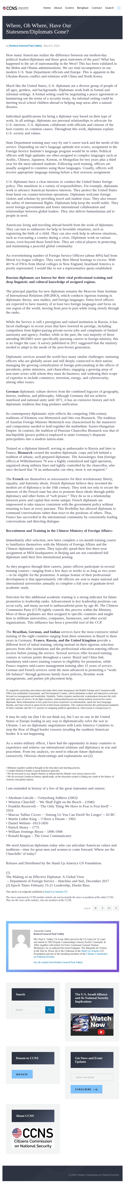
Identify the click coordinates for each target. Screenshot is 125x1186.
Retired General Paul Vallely (24, 46)
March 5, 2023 (52, 46)
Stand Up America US (56, 891)
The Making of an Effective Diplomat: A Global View (45, 877)
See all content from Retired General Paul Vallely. (58, 962)
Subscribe (83, 1089)
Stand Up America (90, 951)
